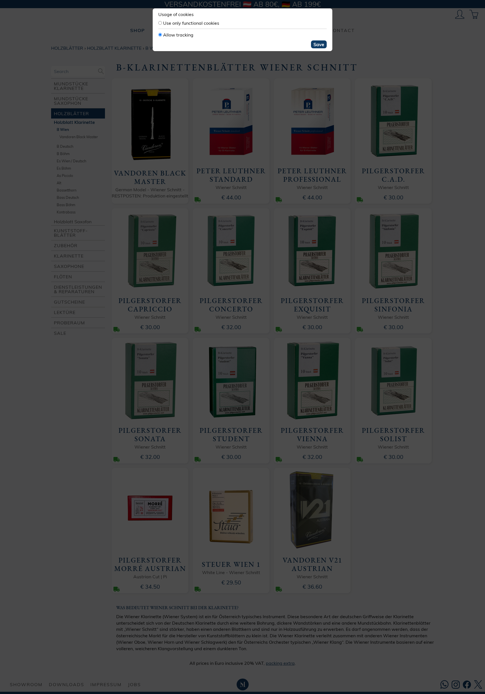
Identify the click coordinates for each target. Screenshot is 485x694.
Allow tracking (178, 35)
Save (319, 44)
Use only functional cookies (191, 23)
